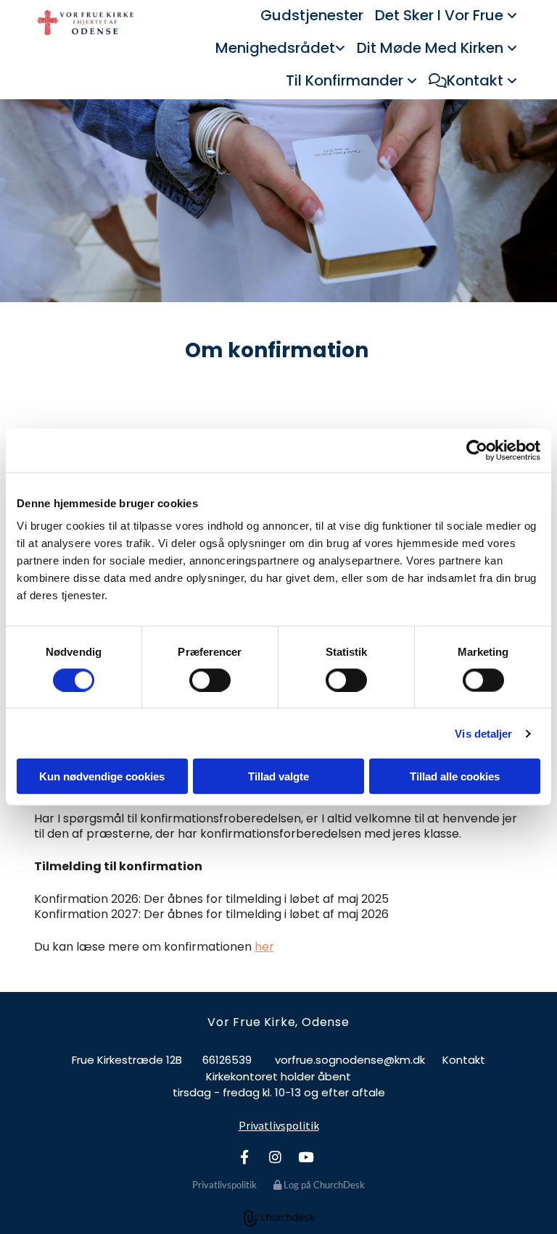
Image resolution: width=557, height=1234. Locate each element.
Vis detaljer (483, 733)
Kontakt (477, 80)
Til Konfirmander (346, 80)
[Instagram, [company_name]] (275, 1156)
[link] (446, 16)
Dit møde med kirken (432, 48)
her (264, 946)
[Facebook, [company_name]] (244, 1156)
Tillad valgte (278, 776)
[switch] (210, 679)
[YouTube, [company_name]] (305, 1156)
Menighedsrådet (275, 48)
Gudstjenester (311, 15)
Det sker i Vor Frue (441, 15)
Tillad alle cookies (455, 776)
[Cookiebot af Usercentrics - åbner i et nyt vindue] (476, 450)
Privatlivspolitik (279, 1125)
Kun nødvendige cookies (102, 776)
